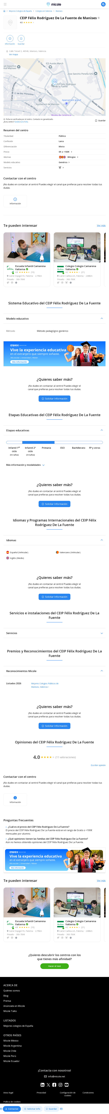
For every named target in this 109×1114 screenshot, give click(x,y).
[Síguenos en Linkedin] (42, 1085)
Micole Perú (9, 1056)
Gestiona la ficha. (21, 122)
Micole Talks (10, 1011)
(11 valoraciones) (65, 757)
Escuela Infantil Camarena (30, 267)
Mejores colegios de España (18, 1025)
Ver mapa (13, 54)
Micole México (10, 1040)
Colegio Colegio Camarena (80, 267)
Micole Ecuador (11, 1061)
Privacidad (41, 1092)
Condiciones (88, 1092)
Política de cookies (12, 1101)
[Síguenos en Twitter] (48, 1085)
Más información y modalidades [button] (23, 464)
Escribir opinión (98, 765)
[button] (54, 318)
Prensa (7, 1000)
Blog (5, 995)
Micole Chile (9, 1050)
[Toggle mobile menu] (5, 4)
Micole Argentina (12, 1045)
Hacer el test (54, 966)
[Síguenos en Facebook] (54, 1085)
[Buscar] (103, 4)
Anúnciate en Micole (14, 1006)
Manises (59, 11)
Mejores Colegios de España (20, 11)
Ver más (101, 225)
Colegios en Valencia (43, 11)
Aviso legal (8, 1092)
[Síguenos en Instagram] (60, 1085)
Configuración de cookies (68, 1094)
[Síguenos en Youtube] (66, 1085)
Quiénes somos (11, 990)
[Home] (4, 11)
